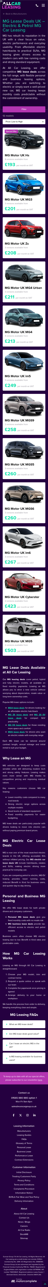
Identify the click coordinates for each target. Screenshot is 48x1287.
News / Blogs (24, 1221)
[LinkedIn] (34, 1115)
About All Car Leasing (24, 1213)
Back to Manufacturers (16, 13)
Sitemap (24, 1238)
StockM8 (24, 1234)
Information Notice (24, 1192)
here (40, 1079)
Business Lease (24, 1151)
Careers (24, 1226)
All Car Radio (24, 1230)
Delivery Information (24, 1201)
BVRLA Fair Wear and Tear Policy (24, 1197)
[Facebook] (13, 1115)
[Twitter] (20, 1115)
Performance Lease (24, 1155)
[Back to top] (45, 1284)
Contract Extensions (24, 1159)
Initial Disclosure (24, 1172)
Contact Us (24, 1217)
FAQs (24, 1139)
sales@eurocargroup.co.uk (24, 1106)
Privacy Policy (24, 1180)
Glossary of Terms (24, 1143)
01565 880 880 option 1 (24, 1098)
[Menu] (43, 5)
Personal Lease (24, 1147)
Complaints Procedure (24, 1188)
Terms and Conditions (24, 1184)
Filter (24, 109)
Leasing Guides (24, 1135)
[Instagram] (27, 1115)
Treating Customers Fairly (24, 1176)
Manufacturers (24, 1131)
